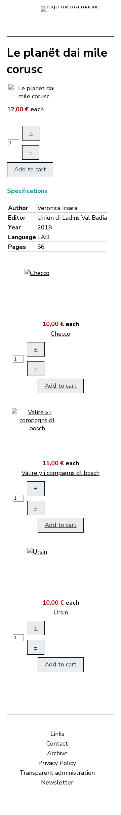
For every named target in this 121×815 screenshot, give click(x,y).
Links (57, 734)
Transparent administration (57, 773)
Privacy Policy (57, 763)
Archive (57, 753)
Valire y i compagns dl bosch (60, 473)
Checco (60, 334)
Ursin (60, 612)
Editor (17, 218)
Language (22, 237)
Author (18, 208)
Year (14, 227)
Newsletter (57, 782)
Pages (17, 247)
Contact (57, 744)
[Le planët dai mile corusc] (33, 92)
